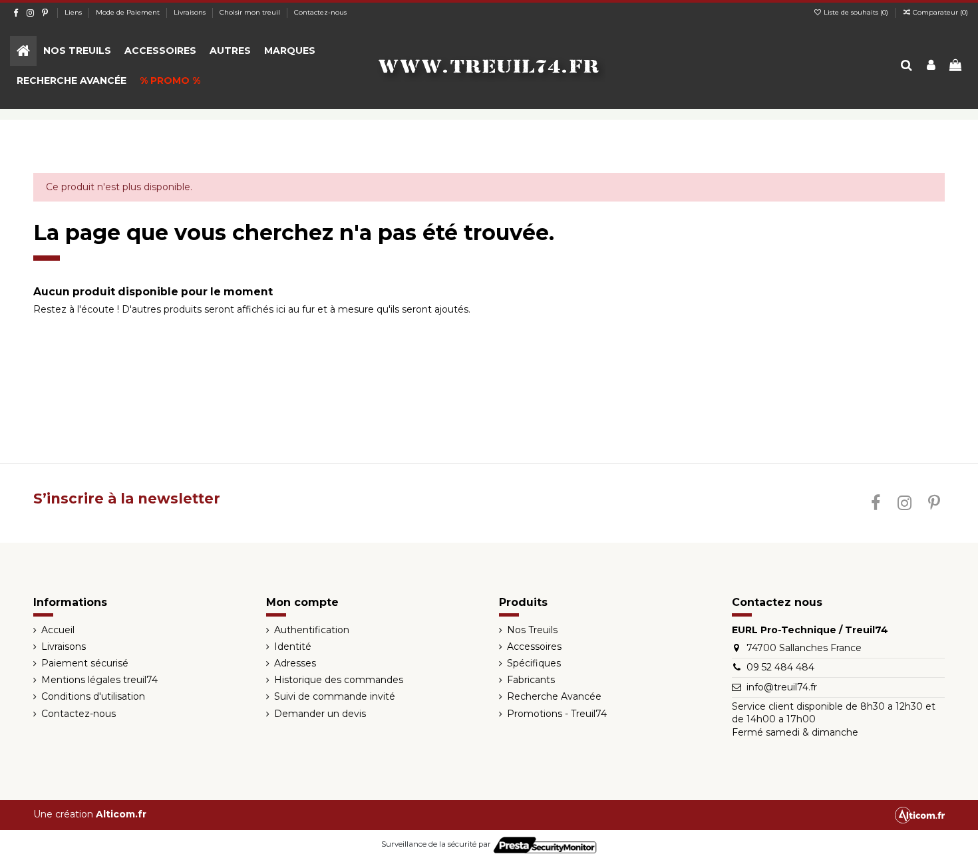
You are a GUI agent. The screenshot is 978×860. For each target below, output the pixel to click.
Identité (292, 646)
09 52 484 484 (780, 667)
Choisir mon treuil (251, 12)
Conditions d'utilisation (93, 696)
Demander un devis (320, 714)
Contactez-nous (320, 12)
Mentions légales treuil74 (99, 680)
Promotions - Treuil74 (557, 714)
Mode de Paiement (129, 12)
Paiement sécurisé (84, 663)
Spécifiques (534, 663)
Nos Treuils (532, 630)
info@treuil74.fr (781, 687)
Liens (74, 12)
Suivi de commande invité (334, 696)
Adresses (295, 663)
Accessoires (534, 646)
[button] (77, 51)
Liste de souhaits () (856, 12)
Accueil (58, 630)
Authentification (311, 630)
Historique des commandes (338, 680)
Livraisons (191, 12)
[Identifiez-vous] (931, 66)
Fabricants (531, 680)
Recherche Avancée (554, 696)
